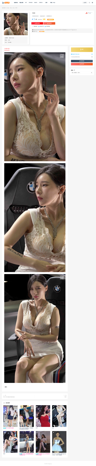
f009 (53, 428)
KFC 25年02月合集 (10, 428)
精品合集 (21, 2)
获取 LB (41, 31)
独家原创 (16, 2)
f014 (4, 453)
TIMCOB (30, 2)
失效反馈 (49, 23)
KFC (26, 2)
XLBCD (35, 2)
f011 (37, 428)
